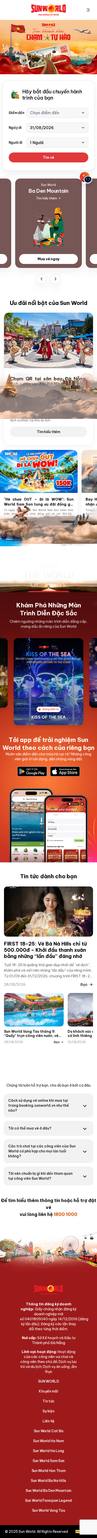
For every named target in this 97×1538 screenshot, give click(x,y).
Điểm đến (16, 112)
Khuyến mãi (48, 1391)
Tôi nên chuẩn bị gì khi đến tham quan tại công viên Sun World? (40, 1176)
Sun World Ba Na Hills (48, 1480)
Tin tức (48, 1401)
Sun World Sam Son (48, 1461)
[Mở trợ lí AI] (86, 178)
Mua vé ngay (48, 259)
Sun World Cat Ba (48, 1431)
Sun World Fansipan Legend (48, 1500)
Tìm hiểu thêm (48, 432)
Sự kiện (48, 1411)
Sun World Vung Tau (48, 1510)
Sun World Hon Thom (49, 1470)
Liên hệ (48, 1421)
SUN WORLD (48, 1381)
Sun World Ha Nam (48, 1441)
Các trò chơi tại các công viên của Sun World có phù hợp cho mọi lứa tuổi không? (42, 1151)
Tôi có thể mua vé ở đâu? (29, 1128)
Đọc (84, 984)
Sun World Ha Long (48, 1451)
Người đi (15, 142)
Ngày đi (15, 127)
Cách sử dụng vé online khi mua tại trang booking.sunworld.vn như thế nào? (38, 1105)
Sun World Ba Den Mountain (48, 1490)
